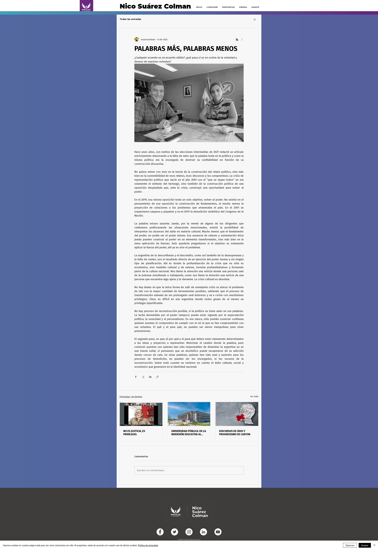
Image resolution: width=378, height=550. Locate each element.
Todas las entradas (130, 19)
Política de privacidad (148, 545)
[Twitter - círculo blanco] (174, 531)
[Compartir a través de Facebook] (135, 376)
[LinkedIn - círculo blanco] (203, 531)
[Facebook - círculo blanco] (160, 531)
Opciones (350, 545)
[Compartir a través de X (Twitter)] (143, 376)
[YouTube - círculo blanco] (217, 531)
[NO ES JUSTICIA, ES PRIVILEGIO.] (141, 414)
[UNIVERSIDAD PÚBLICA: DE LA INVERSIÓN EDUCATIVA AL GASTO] (189, 414)
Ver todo (254, 396)
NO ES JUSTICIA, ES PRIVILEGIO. (134, 432)
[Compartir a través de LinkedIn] (150, 376)
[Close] (374, 545)
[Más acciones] (242, 39)
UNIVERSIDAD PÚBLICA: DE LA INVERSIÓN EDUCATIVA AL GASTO (188, 432)
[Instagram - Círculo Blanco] (189, 531)
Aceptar (364, 545)
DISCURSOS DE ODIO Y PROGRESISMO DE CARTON (234, 432)
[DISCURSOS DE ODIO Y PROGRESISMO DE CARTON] (237, 414)
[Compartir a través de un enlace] (157, 376)
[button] (254, 19)
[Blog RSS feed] (237, 39)
